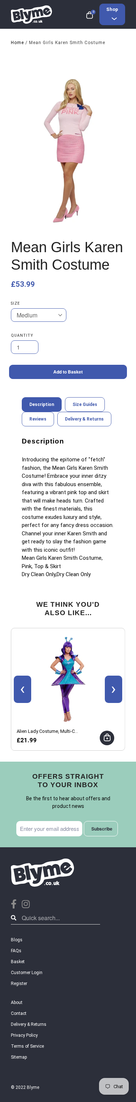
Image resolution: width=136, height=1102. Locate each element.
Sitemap (19, 1057)
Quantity (22, 335)
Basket (18, 961)
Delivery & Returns (28, 1024)
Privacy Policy (24, 1035)
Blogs (16, 939)
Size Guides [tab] (85, 404)
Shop (112, 9)
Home (17, 42)
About (16, 1002)
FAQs (16, 950)
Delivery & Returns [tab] (84, 419)
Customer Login (26, 972)
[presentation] (22, 689)
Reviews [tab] (37, 419)
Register (19, 983)
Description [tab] (41, 404)
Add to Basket (68, 371)
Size (15, 303)
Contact (18, 1013)
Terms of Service (27, 1046)
